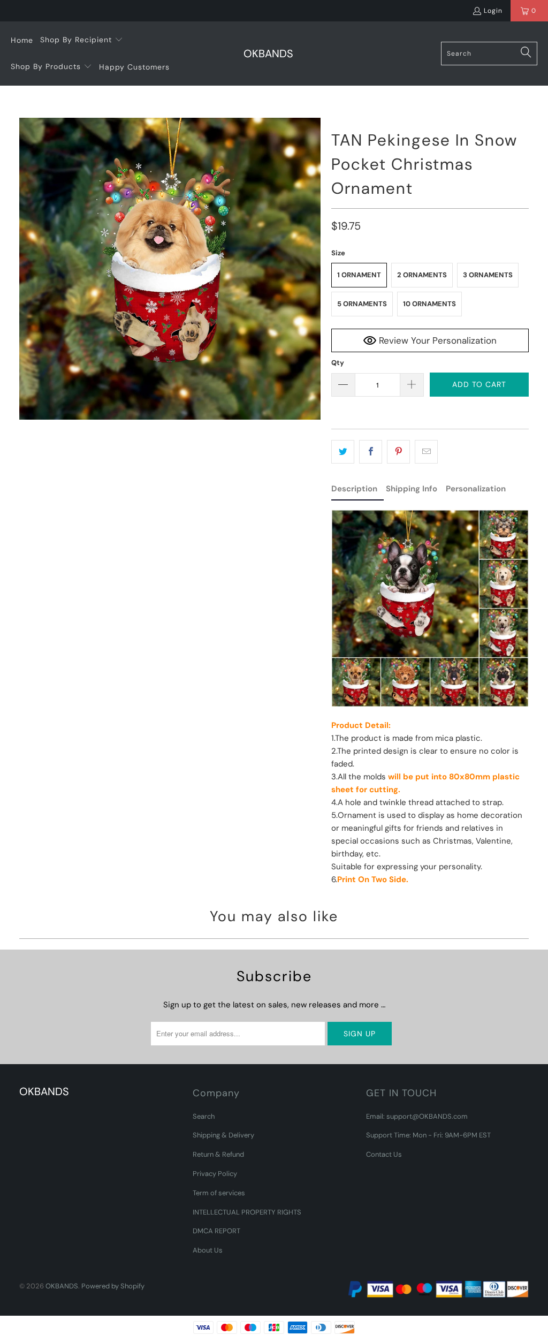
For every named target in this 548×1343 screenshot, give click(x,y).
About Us (208, 1250)
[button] (81, 40)
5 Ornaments (362, 303)
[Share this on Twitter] (342, 452)
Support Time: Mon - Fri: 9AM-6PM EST (428, 1135)
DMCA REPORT (216, 1230)
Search (204, 1116)
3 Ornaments (488, 274)
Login (493, 10)
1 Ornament (359, 274)
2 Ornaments (422, 274)
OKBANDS (61, 1286)
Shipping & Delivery (223, 1135)
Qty (337, 362)
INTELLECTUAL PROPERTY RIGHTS (247, 1212)
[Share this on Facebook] (370, 452)
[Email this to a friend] (426, 452)
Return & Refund (218, 1154)
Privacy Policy (215, 1173)
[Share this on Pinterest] (398, 452)
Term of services (219, 1192)
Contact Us (384, 1154)
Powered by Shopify (112, 1286)
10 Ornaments (429, 303)
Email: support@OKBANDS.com (417, 1116)
